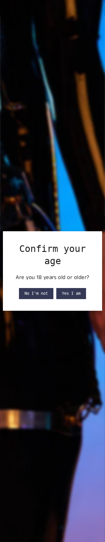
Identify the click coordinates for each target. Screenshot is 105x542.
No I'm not (36, 293)
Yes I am (71, 293)
